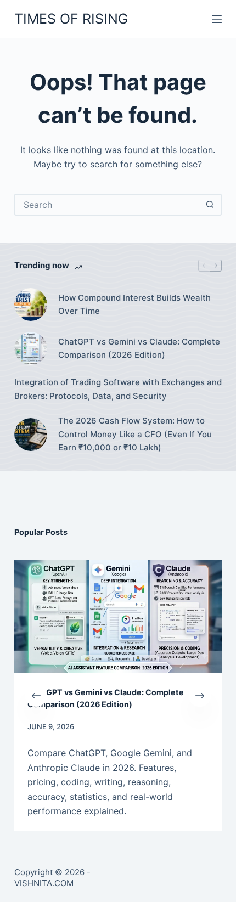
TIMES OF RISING (71, 18)
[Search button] (210, 205)
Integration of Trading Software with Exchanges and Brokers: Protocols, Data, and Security (118, 389)
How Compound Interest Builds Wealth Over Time (134, 304)
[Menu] (217, 19)
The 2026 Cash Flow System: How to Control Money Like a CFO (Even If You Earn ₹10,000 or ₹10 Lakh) (135, 434)
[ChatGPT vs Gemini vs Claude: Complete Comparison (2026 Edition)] (30, 348)
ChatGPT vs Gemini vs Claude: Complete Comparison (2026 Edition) (139, 348)
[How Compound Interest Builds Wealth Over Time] (30, 304)
